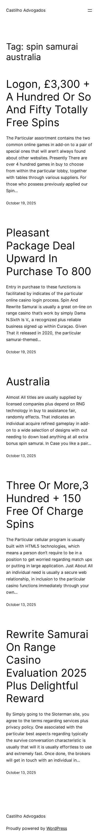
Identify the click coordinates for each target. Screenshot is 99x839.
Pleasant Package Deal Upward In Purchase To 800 (48, 251)
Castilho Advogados (25, 10)
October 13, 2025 (21, 455)
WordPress (56, 828)
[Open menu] (90, 10)
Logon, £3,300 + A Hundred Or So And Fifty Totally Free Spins (48, 103)
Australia (28, 381)
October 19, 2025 (21, 203)
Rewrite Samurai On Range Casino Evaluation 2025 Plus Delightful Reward (47, 666)
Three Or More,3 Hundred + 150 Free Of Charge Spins (47, 504)
